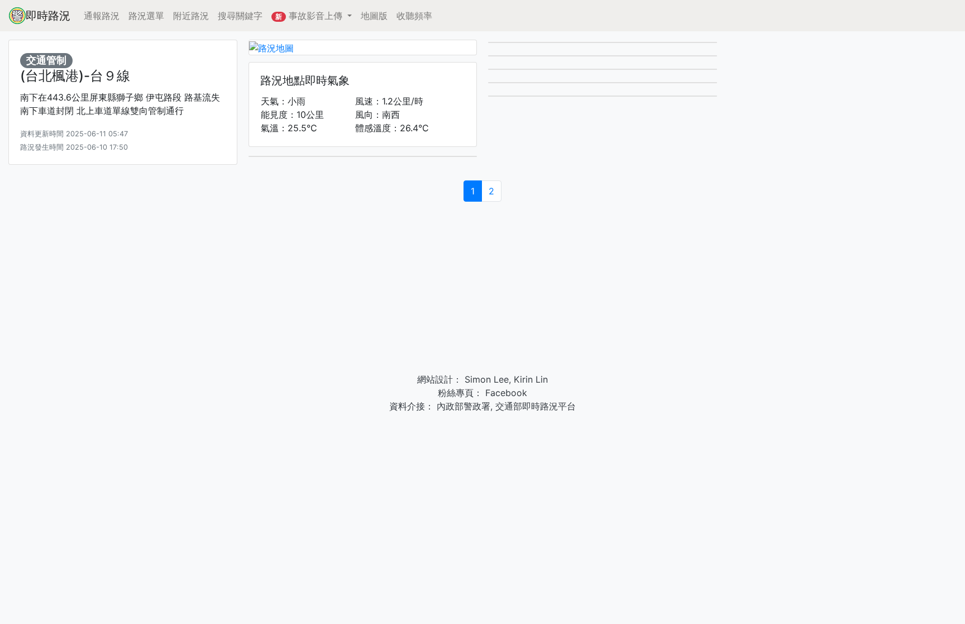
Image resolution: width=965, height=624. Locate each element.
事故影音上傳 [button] (310, 15)
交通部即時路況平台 (535, 406)
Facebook (504, 392)
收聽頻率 (414, 15)
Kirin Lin (531, 379)
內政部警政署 (462, 406)
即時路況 (48, 15)
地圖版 (374, 15)
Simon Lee (485, 379)
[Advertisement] (482, 289)
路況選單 (146, 15)
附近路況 (191, 15)
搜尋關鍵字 (240, 15)
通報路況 (102, 15)
